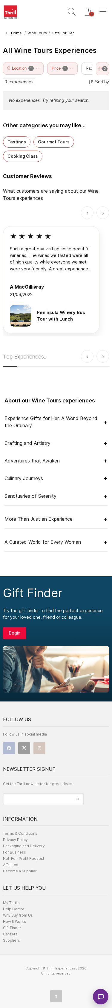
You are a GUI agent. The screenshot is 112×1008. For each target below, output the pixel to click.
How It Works (14, 921)
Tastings (16, 141)
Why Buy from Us (18, 915)
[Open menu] (102, 12)
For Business (14, 852)
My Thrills (11, 902)
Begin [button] (14, 632)
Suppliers (11, 940)
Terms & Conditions (20, 833)
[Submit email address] (77, 799)
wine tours (37, 33)
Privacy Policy (15, 839)
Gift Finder (12, 928)
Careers (10, 934)
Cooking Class (22, 156)
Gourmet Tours (54, 141)
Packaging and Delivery (24, 846)
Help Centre (13, 909)
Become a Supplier (20, 871)
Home (15, 33)
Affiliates (10, 865)
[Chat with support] (100, 996)
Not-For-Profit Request (23, 858)
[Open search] (71, 12)
